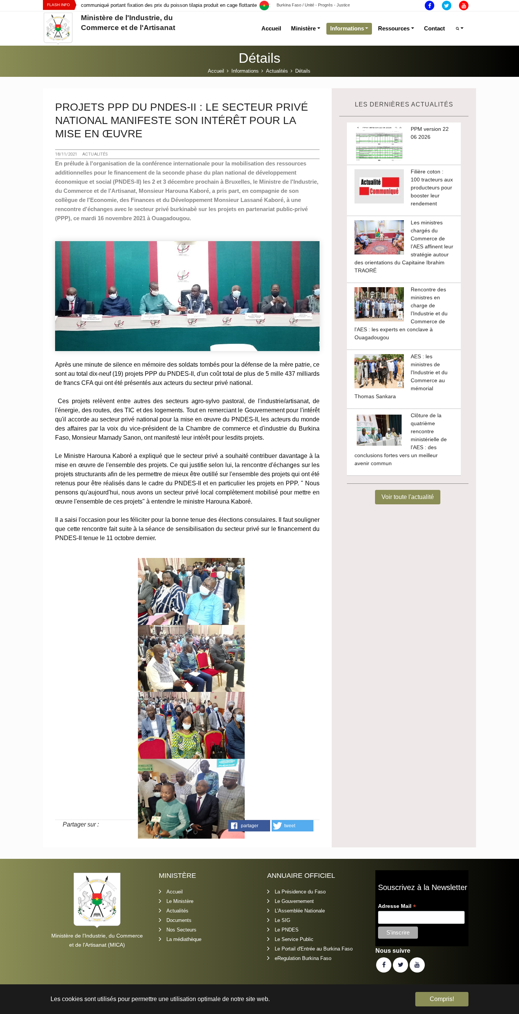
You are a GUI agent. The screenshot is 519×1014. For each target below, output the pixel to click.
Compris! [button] (442, 999)
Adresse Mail (397, 906)
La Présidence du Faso (300, 892)
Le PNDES (287, 930)
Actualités (177, 911)
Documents (178, 920)
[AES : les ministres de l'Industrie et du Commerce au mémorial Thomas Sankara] (379, 370)
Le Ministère (179, 901)
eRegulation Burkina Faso (303, 958)
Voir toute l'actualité (407, 497)
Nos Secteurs (181, 930)
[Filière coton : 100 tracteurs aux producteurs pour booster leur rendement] (379, 186)
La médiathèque (183, 939)
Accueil (174, 892)
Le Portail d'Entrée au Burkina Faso (314, 949)
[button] (249, 825)
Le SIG (282, 920)
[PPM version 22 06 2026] (379, 143)
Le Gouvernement (294, 901)
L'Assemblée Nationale (300, 911)
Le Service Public (294, 939)
